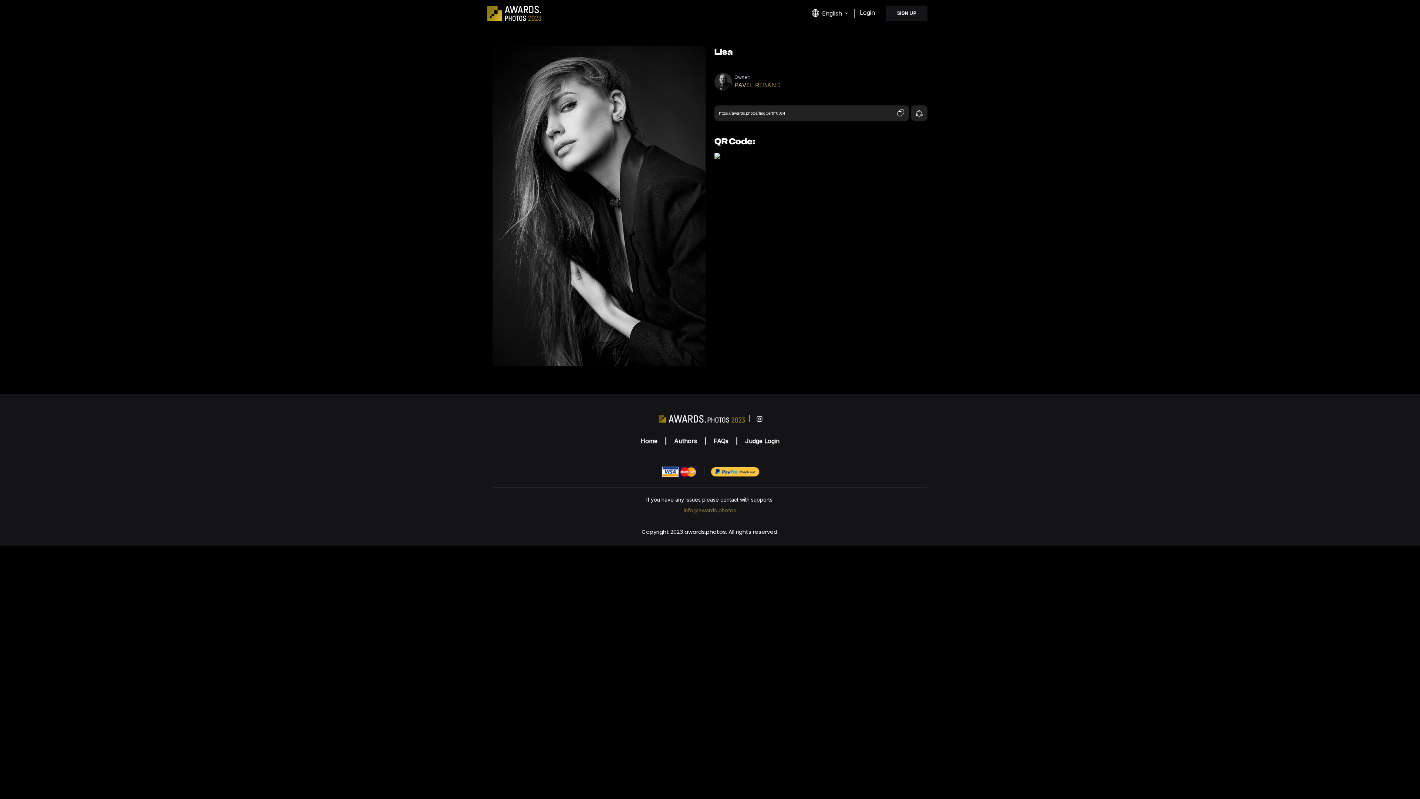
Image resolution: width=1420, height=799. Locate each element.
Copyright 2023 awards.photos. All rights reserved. (710, 532)
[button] (830, 13)
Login (867, 12)
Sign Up (907, 13)
